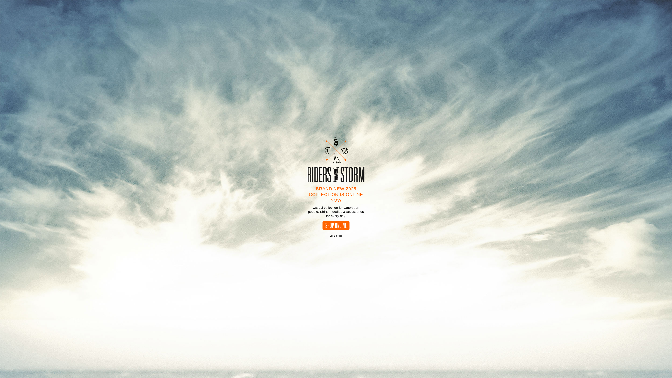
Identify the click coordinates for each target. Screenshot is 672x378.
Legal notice (336, 236)
